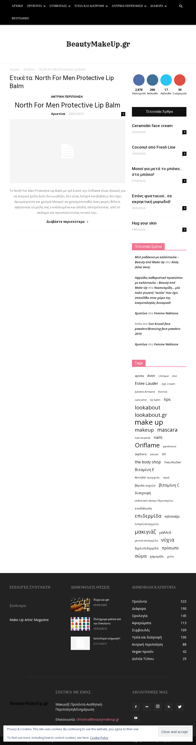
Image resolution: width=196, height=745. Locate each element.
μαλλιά (165, 532)
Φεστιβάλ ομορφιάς (147, 477)
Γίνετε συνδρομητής (184, 77)
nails (158, 437)
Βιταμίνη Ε (144, 469)
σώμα (141, 555)
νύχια (167, 539)
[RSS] (169, 707)
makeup (144, 429)
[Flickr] (147, 707)
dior (174, 376)
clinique (163, 376)
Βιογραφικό (20, 18)
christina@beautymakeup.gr (97, 719)
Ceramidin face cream (152, 125)
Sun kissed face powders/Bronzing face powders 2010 (157, 329)
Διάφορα (156, 6)
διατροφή (143, 492)
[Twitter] (180, 707)
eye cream (168, 384)
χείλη (170, 556)
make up (149, 422)
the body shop (148, 461)
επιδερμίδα (148, 515)
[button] (180, 6)
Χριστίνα (58, 114)
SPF (164, 454)
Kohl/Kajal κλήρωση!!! (106, 638)
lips (167, 399)
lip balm (155, 400)
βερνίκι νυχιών (145, 485)
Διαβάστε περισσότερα (65, 222)
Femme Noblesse (166, 313)
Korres (162, 391)
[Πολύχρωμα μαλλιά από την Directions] (80, 624)
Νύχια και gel (101, 600)
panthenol (169, 446)
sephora (141, 454)
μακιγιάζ (145, 531)
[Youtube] (136, 718)
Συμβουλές (58, 6)
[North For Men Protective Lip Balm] (67, 151)
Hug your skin (144, 223)
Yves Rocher (172, 462)
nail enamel (142, 437)
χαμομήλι (157, 556)
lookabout (147, 407)
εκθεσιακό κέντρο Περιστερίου (154, 500)
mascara (167, 429)
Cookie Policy (99, 738)
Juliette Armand (145, 391)
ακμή (166, 477)
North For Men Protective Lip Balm (67, 105)
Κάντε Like (138, 77)
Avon (151, 375)
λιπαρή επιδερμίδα (146, 524)
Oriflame (147, 445)
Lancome (141, 400)
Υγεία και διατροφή (89, 6)
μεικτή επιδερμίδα (146, 540)
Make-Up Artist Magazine (29, 619)
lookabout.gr (151, 414)
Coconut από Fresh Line (153, 147)
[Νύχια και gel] (80, 604)
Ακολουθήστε (156, 76)
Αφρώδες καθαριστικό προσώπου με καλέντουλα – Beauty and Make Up (159, 282)
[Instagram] (158, 707)
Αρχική (17, 6)
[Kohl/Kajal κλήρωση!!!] (80, 643)
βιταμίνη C (169, 485)
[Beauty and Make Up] (98, 44)
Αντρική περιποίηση (127, 6)
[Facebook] (136, 707)
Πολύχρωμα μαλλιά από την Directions (107, 621)
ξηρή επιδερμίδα (146, 548)
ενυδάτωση (143, 508)
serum (154, 454)
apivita (139, 376)
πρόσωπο (170, 548)
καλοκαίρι (172, 516)
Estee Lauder (146, 383)
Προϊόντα (34, 6)
